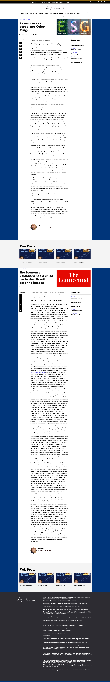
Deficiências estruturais (77, 62)
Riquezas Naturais (76, 49)
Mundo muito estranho (77, 45)
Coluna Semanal (74, 44)
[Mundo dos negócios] (82, 254)
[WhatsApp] (20, 49)
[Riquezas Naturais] (46, 254)
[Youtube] (104, 2)
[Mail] (96, 2)
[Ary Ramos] (33, 227)
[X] (102, 2)
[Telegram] (20, 58)
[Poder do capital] (64, 254)
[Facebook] (87, 2)
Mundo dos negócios (76, 58)
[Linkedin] (93, 2)
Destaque (27, 19)
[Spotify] (99, 2)
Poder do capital (75, 54)
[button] (87, 12)
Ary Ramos (35, 34)
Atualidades (22, 19)
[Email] (20, 55)
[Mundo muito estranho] (27, 254)
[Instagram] (90, 2)
